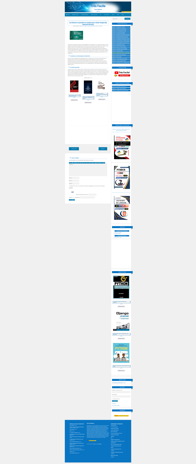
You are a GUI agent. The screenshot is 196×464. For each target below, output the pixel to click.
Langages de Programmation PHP (116, 449)
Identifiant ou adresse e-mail (117, 390)
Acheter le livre (74, 99)
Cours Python (72, 429)
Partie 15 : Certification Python (119, 54)
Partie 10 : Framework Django (119, 44)
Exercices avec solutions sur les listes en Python (77, 436)
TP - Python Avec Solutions (74, 432)
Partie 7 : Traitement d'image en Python (121, 38)
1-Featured (112, 453)
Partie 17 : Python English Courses (120, 58)
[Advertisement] (88, 116)
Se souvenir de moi (116, 398)
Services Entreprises (94, 14)
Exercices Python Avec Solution (74, 448)
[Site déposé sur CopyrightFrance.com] (121, 418)
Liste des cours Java (118, 232)
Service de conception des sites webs (116, 433)
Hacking (112, 447)
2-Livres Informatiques (114, 426)
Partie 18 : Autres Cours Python (119, 60)
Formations (112, 436)
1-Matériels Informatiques (115, 434)
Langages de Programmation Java (116, 445)
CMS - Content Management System (116, 444)
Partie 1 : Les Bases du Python (119, 27)
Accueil (68, 14)
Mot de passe (114, 394)
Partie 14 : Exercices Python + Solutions (121, 52)
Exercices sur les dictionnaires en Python (76, 449)
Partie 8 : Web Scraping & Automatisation (121, 40)
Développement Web (84, 14)
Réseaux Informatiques (114, 455)
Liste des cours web (118, 237)
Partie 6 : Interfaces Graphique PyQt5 (120, 36)
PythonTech (83, 26)
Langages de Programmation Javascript (117, 452)
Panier (122, 14)
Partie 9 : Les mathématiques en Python (121, 42)
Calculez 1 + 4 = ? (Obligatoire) (74, 197)
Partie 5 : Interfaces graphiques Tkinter (121, 34)
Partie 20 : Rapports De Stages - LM (119, 86)
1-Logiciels (112, 450)
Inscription (114, 403)
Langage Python (113, 442)
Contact (113, 14)
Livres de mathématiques (115, 430)
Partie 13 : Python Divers (118, 50)
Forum (118, 14)
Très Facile (98, 6)
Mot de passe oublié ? (116, 405)
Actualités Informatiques (90, 26)
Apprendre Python (75, 14)
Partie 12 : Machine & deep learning (120, 48)
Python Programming (114, 431)
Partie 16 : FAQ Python (117, 56)
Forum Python (72, 425)
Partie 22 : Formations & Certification (120, 90)
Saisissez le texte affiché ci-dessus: (82, 194)
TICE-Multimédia (106, 14)
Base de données (118, 233)
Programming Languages (115, 428)
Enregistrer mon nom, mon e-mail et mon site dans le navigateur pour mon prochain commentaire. (87, 185)
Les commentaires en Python (74, 441)
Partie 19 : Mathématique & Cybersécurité (121, 62)
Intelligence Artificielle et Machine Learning (117, 441)
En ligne (119, 382)
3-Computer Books (113, 425)
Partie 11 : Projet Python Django (119, 46)
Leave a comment (99, 26)
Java (100, 14)
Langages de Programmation (115, 439)
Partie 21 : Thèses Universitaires (119, 88)
